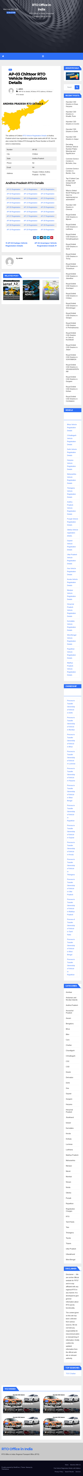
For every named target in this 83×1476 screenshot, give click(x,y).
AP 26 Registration (47, 212)
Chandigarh (70, 1050)
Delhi (68, 1083)
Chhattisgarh (70, 1056)
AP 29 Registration (47, 225)
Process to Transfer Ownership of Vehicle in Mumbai (71, 724)
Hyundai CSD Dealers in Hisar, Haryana (72, 104)
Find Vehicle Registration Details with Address (67, 1468)
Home (66, 1465)
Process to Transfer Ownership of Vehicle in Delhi (71, 707)
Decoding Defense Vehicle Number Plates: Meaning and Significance (72, 149)
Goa (67, 1088)
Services (78, 1471)
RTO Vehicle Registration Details (35, 136)
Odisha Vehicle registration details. (72, 533)
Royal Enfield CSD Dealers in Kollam (72, 389)
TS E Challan (71, 1373)
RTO (10, 69)
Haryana (69, 1104)
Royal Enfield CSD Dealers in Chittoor (72, 296)
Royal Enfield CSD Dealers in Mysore (72, 217)
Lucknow (69, 1144)
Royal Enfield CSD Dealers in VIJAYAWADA (72, 357)
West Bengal (70, 1259)
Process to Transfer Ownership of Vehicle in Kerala (71, 848)
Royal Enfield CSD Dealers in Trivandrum (72, 266)
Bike (67, 1034)
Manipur (69, 1166)
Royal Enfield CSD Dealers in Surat (72, 246)
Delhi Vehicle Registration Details (72, 452)
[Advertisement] (41, 35)
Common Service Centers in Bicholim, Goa (72, 161)
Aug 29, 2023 (11, 1432)
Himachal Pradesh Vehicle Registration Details (71, 610)
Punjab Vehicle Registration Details (72, 522)
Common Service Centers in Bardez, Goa (72, 171)
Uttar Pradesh (71, 1249)
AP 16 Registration (30, 212)
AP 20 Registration (30, 229)
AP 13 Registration (30, 198)
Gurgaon (69, 1099)
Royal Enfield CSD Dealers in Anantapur (72, 286)
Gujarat (68, 1093)
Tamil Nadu (70, 1222)
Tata (67, 1227)
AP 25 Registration (47, 207)
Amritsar (69, 992)
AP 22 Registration (47, 194)
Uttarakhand (70, 1254)
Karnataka (69, 1128)
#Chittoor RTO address (38, 91)
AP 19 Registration (30, 225)
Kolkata (68, 1139)
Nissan (68, 1182)
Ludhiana (69, 1150)
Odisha (68, 1193)
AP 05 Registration (13, 207)
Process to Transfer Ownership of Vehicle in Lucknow (71, 758)
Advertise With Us (75, 1465)
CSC (68, 1061)
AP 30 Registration (47, 229)
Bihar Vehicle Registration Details (72, 427)
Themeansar (5, 1469)
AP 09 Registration (13, 225)
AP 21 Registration (47, 189)
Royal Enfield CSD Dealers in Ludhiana (72, 227)
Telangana (70, 1233)
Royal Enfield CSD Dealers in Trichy (72, 256)
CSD (68, 1067)
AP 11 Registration (30, 189)
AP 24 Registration (47, 203)
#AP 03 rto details (24, 91)
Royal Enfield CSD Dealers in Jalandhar (72, 276)
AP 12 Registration (30, 194)
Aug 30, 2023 (51, 1409)
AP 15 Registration (30, 207)
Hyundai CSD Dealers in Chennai (71, 207)
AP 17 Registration (30, 216)
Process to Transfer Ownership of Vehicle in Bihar (71, 741)
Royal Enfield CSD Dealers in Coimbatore (72, 399)
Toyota (68, 1238)
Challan (69, 1045)
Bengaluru (70, 1023)
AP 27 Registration (47, 216)
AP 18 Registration (30, 221)
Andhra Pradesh (72, 1005)
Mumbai (69, 1176)
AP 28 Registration (47, 221)
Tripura (68, 1243)
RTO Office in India (17, 1449)
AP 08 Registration (13, 221)
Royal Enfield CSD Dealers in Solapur (72, 315)
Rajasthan (69, 1203)
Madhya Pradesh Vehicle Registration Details (71, 669)
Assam (68, 1018)
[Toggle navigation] (43, 56)
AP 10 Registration (13, 229)
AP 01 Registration (13, 189)
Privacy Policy (59, 1471)
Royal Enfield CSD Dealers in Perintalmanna (72, 325)
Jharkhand (70, 1117)
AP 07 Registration (13, 216)
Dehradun (69, 1077)
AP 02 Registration (13, 194)
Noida (68, 1187)
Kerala (68, 1133)
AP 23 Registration (47, 198)
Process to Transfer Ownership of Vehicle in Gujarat (71, 832)
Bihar (68, 1029)
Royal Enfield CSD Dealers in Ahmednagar (72, 306)
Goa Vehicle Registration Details (71, 571)
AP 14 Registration (30, 203)
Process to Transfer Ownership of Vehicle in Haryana (71, 775)
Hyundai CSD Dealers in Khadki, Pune (71, 114)
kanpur (68, 1123)
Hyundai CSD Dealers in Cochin (19, 1427)
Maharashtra (70, 1160)
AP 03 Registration (13, 198)
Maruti (68, 1171)
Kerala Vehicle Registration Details (72, 582)
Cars (67, 1040)
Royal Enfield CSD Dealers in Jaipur (72, 347)
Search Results (69, 1471)
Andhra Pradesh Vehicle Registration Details (71, 508)
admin (21, 89)
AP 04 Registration (13, 203)
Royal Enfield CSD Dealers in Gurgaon (72, 379)
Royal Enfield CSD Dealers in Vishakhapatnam (72, 237)
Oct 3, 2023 (10, 1409)
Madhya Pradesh (72, 1155)
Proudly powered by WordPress (11, 1467)
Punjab (68, 1198)
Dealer (68, 1072)
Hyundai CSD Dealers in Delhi (59, 1427)
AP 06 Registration (13, 212)
